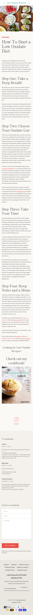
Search (6, 564)
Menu (23, 322)
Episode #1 (18, 336)
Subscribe (24, 587)
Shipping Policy (22, 570)
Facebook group (20, 191)
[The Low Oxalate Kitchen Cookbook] (16, 385)
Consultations (10, 567)
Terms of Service (22, 567)
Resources (16, 320)
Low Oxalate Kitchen (21, 600)
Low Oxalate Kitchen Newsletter (16, 576)
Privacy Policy (24, 564)
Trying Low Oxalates (7, 168)
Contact (14, 564)
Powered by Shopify (16, 602)
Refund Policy (10, 570)
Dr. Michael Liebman (25, 338)
